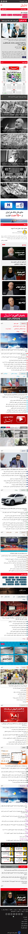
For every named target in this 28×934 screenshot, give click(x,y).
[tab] (23, 323)
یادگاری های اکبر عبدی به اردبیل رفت (19, 629)
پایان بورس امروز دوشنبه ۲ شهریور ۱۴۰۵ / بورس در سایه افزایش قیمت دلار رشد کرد (15, 180)
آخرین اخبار (23, 866)
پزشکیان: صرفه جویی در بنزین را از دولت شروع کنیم (16, 410)
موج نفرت (24, 701)
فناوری (22, 705)
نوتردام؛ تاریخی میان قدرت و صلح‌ (20, 692)
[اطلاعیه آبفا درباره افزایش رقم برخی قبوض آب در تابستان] (7, 658)
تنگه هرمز (25, 17)
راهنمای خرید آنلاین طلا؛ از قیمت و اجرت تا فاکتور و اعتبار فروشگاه (14, 775)
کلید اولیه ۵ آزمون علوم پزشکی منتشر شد (18, 370)
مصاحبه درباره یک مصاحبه (21, 700)
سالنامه (13, 844)
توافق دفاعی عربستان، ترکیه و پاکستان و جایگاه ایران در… (16, 412)
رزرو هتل (13, 579)
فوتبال (16, 532)
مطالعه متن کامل (4, 240)
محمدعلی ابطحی (19, 855)
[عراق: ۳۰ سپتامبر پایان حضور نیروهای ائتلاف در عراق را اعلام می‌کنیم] (14, 460)
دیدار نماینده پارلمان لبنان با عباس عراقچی (18, 408)
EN (6, 1)
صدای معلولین (22, 590)
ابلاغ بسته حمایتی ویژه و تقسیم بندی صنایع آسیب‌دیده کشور (15, 517)
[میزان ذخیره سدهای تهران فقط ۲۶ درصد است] (7, 650)
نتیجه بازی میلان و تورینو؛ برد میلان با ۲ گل (18, 568)
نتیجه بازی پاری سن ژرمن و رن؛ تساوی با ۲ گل (17, 570)
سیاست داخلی (14, 373)
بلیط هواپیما (5, 577)
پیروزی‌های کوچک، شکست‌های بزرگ (18, 848)
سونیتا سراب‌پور (18, 47)
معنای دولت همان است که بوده (19, 228)
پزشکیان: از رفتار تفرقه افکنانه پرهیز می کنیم (18, 400)
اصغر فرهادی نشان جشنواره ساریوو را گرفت (18, 631)
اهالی (8, 844)
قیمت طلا (10, 15)
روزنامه (17, 331)
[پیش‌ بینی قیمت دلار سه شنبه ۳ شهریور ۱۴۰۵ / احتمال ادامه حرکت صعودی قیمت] (14, 109)
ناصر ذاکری (20, 862)
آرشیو (2, 62)
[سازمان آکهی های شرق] (14, 316)
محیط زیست (8, 329)
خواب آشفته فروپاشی (6, 848)
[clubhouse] (9, 914)
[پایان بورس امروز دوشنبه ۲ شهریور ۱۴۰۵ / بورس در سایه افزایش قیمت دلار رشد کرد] (14, 174)
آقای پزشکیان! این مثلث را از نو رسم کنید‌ (5, 854)
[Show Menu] (1, 4)
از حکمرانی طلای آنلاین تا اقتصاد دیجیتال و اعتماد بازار (16, 744)
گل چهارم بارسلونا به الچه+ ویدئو (20, 565)
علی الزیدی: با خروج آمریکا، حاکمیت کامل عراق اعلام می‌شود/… (14, 480)
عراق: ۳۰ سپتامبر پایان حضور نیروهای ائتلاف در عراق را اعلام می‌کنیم (14, 469)
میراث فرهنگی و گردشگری (19, 329)
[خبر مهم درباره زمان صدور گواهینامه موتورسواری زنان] (21, 442)
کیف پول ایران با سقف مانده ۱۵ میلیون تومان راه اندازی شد (15, 515)
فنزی (18, 846)
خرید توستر (17, 584)
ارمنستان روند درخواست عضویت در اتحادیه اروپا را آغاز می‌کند (15, 471)
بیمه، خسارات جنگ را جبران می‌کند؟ (19, 698)
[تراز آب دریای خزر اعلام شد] (21, 658)
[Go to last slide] (2, 82)
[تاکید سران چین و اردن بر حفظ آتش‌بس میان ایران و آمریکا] (14, 385)
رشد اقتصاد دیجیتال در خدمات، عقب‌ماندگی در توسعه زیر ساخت (14, 727)
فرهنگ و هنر (21, 597)
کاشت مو (4, 584)
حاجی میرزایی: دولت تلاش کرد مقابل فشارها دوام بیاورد (16, 406)
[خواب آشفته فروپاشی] (11, 849)
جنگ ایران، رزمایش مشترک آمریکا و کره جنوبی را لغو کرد (16, 482)
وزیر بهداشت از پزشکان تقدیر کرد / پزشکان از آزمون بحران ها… (15, 364)
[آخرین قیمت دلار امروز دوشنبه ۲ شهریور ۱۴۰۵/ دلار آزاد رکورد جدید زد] (14, 190)
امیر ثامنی (7, 850)
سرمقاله (25, 224)
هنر (14, 597)
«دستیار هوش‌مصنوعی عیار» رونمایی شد (19, 729)
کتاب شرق (4, 9)
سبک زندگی (7, 597)
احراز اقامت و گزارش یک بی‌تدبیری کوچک (19, 860)
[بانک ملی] (14, 214)
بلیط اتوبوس (8, 579)
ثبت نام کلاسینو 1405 (10, 582)
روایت (22, 911)
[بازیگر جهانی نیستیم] (14, 288)
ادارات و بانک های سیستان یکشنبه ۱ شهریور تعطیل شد (16, 840)
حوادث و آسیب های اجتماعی (19, 326)
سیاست (22, 373)
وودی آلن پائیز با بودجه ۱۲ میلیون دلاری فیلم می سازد (16, 633)
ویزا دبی (17, 577)
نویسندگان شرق (24, 925)
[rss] (22, 914)
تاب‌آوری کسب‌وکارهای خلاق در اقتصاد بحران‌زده (17, 742)
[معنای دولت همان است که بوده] (25, 232)
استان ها (22, 786)
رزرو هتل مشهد (11, 577)
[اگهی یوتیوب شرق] (14, 419)
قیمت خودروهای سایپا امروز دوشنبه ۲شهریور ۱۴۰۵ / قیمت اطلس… (14, 523)
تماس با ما (25, 917)
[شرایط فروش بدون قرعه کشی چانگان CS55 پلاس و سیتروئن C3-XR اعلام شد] (14, 499)
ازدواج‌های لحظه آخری (22, 694)
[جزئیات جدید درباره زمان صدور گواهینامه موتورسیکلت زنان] (21, 433)
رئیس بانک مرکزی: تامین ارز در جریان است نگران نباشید (16, 528)
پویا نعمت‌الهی (6, 861)
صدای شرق (13, 911)
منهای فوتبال (9, 532)
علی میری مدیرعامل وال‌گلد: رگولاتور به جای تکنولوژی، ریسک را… (14, 738)
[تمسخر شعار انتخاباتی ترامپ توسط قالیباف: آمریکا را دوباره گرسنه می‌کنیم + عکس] (14, 125)
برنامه (18, 844)
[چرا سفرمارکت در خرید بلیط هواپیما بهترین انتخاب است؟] (14, 756)
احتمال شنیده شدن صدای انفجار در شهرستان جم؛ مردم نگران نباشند (14, 821)
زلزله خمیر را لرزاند (23, 836)
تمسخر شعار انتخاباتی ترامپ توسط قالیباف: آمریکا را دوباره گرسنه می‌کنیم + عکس (14, 131)
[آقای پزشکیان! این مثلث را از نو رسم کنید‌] (11, 854)
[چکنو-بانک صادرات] (14, 205)
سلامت (24, 331)
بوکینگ (16, 582)
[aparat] (11, 914)
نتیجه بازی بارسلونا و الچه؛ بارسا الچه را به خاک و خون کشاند (15, 563)
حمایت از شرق (24, 921)
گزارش (3, 427)
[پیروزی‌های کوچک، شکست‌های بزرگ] (25, 849)
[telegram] (17, 914)
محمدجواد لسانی (6, 856)
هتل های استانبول (23, 582)
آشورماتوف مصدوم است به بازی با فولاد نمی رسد (17, 561)
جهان (24, 376)
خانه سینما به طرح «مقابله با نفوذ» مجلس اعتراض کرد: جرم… (15, 635)
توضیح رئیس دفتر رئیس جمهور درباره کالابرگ (18, 402)
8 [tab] (15, 99)
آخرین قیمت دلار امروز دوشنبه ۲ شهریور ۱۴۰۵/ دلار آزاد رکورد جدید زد (14, 196)
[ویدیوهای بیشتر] (3, 245)
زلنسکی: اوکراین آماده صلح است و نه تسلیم (18, 479)
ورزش (22, 532)
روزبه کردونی (19, 850)
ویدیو (24, 245)
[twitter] (14, 914)
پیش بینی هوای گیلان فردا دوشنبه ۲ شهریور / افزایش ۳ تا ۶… (15, 366)
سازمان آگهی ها (24, 928)
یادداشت (23, 844)
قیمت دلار (25, 15)
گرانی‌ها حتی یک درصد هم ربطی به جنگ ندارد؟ (18, 686)
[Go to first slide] (2, 898)
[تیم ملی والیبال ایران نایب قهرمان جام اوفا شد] (14, 544)
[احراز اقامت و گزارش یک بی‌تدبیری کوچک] (25, 859)
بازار (23, 747)
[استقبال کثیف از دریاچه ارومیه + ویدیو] (21, 650)
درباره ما (25, 919)
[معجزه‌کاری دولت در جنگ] (25, 854)
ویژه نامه (23, 846)
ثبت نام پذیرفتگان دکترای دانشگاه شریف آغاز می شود (16, 368)
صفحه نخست (25, 909)
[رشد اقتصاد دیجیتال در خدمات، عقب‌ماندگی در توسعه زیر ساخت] (14, 31)
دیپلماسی (5, 373)
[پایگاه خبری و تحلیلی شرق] (23, 5)
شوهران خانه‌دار (23, 690)
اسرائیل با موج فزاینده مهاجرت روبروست (19, 484)
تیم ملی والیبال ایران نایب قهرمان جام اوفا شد (18, 553)
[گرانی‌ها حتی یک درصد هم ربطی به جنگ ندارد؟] (14, 676)
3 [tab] (23, 99)
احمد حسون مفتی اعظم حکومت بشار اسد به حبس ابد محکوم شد (14, 473)
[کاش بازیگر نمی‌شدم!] (14, 273)
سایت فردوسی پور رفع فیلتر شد (20, 740)
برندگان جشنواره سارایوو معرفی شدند (19, 623)
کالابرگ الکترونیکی (17, 15)
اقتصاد (22, 490)
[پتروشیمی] (14, 221)
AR (3, 1)
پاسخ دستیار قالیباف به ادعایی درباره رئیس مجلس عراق (16, 404)
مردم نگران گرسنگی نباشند (5, 859)
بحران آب (23, 644)
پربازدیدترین (14, 866)
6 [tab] (18, 99)
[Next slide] (25, 57)
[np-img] (14, 81)
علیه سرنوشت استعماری (20, 264)
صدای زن (24, 427)
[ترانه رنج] (14, 303)
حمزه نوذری (19, 231)
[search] (2, 1)
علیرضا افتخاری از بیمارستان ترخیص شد (19, 627)
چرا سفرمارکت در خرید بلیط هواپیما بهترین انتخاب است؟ (16, 766)
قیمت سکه (3, 15)
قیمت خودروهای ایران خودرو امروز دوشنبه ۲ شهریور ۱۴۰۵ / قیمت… (14, 525)
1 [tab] (26, 99)
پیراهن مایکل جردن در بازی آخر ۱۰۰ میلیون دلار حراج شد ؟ (15, 559)
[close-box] (2, 20)
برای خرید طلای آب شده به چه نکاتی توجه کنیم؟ (17, 780)
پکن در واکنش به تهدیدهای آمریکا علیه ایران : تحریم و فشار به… (14, 486)
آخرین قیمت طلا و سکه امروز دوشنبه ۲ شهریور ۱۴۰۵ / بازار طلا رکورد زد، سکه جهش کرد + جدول (14, 147)
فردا (23, 667)
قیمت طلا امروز (23, 584)
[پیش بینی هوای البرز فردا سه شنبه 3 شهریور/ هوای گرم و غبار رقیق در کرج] (14, 340)
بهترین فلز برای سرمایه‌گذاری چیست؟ (19, 782)
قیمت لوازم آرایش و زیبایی (21, 579)
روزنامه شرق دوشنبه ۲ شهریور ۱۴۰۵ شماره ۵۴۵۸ (17, 97)
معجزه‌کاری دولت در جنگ (19, 853)
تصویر (18, 911)
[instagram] (19, 914)
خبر (8, 427)
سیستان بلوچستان (23, 839)
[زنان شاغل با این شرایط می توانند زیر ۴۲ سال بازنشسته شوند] (7, 433)
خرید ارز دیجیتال (23, 577)
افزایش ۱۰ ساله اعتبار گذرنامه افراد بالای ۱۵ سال (17, 360)
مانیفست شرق (24, 923)
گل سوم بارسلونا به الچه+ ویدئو (20, 567)
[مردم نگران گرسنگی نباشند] (11, 859)
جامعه (23, 323)
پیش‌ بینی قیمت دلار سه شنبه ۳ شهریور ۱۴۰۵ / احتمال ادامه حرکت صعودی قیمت (14, 115)
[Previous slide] (23, 57)
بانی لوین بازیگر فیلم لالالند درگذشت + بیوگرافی (17, 621)
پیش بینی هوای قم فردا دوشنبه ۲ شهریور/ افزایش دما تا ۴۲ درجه (14, 362)
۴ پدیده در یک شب (22, 696)
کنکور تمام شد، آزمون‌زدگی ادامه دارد (19, 688)
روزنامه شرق (23, 9)
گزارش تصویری (23, 889)
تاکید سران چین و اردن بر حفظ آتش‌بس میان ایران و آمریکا (15, 394)
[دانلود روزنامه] (2, 97)
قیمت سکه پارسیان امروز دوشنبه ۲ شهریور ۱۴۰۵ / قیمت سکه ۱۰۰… (14, 526)
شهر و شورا (16, 323)
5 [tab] (20, 99)
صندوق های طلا (10, 584)
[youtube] (6, 914)
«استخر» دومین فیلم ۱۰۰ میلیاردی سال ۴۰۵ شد (17, 625)
